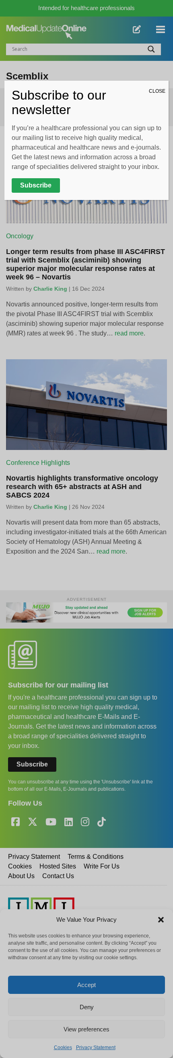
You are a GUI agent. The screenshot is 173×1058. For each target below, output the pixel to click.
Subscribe (35, 185)
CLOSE (157, 91)
